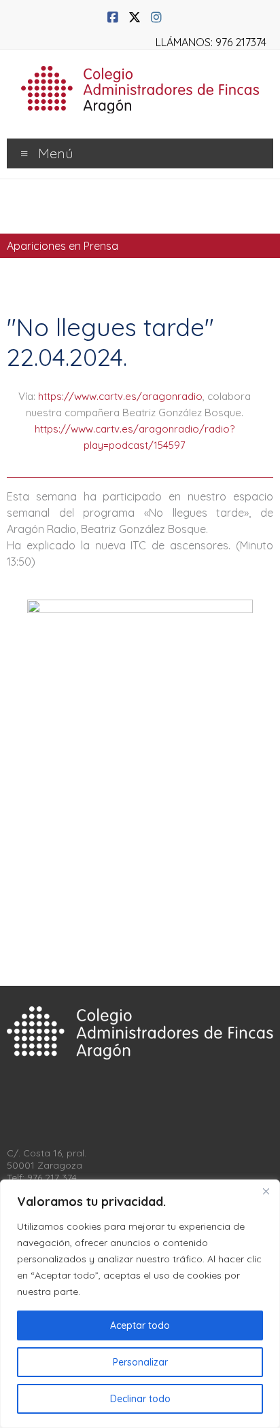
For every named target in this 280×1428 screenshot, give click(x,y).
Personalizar (140, 1362)
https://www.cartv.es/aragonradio (120, 396)
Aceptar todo (140, 1325)
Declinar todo (140, 1399)
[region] (140, 1303)
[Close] (266, 1191)
